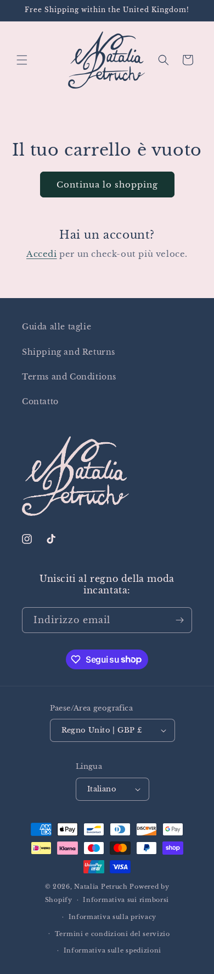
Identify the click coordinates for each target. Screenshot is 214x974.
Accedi (41, 254)
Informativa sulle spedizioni (113, 950)
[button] (22, 60)
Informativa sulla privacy (113, 917)
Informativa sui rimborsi (126, 900)
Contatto (40, 401)
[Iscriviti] (179, 620)
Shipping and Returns (68, 352)
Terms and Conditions (69, 377)
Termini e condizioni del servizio (112, 934)
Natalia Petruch (101, 886)
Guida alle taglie (56, 327)
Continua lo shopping (107, 184)
